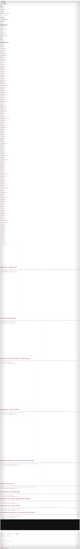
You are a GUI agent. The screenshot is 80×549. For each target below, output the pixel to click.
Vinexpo (3, 229)
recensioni (3, 185)
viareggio (3, 227)
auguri (3, 69)
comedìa (3, 97)
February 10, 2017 (5, 488)
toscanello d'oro (4, 220)
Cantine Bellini (4, 85)
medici (3, 157)
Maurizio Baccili (4, 155)
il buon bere (4, 127)
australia (3, 71)
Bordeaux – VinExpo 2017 (8, 267)
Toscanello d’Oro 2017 (8, 318)
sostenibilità (4, 201)
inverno (3, 136)
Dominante (4, 106)
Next (4, 518)
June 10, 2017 (5, 322)
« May (1, 39)
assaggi (3, 66)
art (2, 62)
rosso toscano (4, 192)
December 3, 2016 (6, 503)
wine (3, 236)
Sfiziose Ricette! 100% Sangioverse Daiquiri (15, 498)
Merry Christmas (4, 159)
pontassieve (4, 176)
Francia (3, 122)
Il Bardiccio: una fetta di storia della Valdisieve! (17, 512)
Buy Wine (3, 83)
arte (2, 64)
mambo (3, 152)
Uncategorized (4, 222)
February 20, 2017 (6, 465)
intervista (3, 134)
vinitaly (3, 231)
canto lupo (3, 87)
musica (3, 164)
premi (3, 178)
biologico (3, 76)
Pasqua (3, 169)
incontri (3, 129)
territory (3, 215)
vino (2, 234)
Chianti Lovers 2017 (7, 483)
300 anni (3, 48)
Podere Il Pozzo (4, 173)
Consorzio (3, 99)
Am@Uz (3, 50)
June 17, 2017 (5, 271)
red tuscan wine (4, 187)
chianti (3, 90)
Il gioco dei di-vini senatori (10, 491)
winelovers (3, 241)
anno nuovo (4, 57)
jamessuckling (4, 143)
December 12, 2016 (6, 496)
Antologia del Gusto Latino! (10, 505)
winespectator (4, 243)
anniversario (4, 55)
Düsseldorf (4, 108)
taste (3, 208)
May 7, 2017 (5, 363)
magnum (3, 150)
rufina (3, 194)
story (3, 206)
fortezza (3, 120)
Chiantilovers (4, 94)
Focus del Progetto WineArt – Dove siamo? (15, 358)
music (3, 162)
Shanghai (3, 199)
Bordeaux (3, 78)
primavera (3, 180)
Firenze (3, 115)
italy (2, 141)
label (2, 145)
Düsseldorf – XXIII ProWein (9, 409)
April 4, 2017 (5, 414)
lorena (3, 148)
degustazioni (4, 101)
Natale (3, 166)
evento (3, 113)
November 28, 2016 (6, 510)
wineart (3, 238)
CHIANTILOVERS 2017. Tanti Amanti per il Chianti (17, 460)
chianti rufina (4, 92)
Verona (3, 224)
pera (2, 171)
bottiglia (3, 80)
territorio (3, 213)
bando (3, 73)
